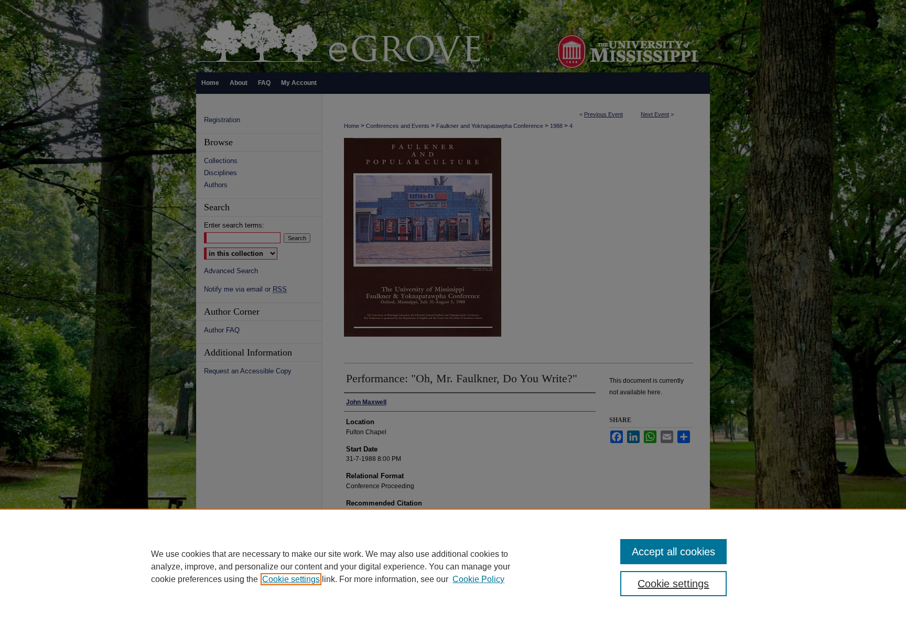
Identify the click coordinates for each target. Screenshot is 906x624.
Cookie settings (291, 579)
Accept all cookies (673, 551)
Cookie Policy (478, 579)
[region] (453, 566)
